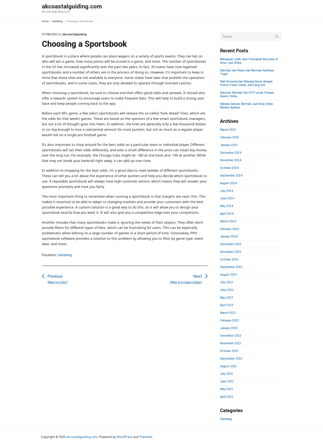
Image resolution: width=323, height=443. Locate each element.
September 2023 (231, 267)
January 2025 (229, 145)
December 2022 (230, 335)
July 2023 (226, 282)
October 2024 (229, 168)
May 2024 (226, 206)
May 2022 (226, 389)
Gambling (65, 255)
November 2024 (230, 160)
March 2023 (228, 313)
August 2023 (228, 274)
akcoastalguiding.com (82, 437)
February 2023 (229, 320)
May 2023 (226, 297)
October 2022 (229, 351)
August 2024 (228, 183)
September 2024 (231, 175)
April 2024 (226, 213)
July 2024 (226, 191)
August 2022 (228, 366)
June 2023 (227, 290)
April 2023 (226, 305)
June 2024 (227, 198)
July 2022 (226, 373)
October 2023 (229, 259)
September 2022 (231, 358)
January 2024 (229, 236)
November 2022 (230, 343)
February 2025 (229, 137)
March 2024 (228, 221)
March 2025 (228, 129)
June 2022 (227, 381)
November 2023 (230, 252)
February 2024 (229, 229)
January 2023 (229, 328)
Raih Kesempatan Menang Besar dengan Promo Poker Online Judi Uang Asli (246, 83)
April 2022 (226, 396)
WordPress (124, 437)
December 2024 (230, 152)
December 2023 (230, 244)
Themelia (145, 437)
